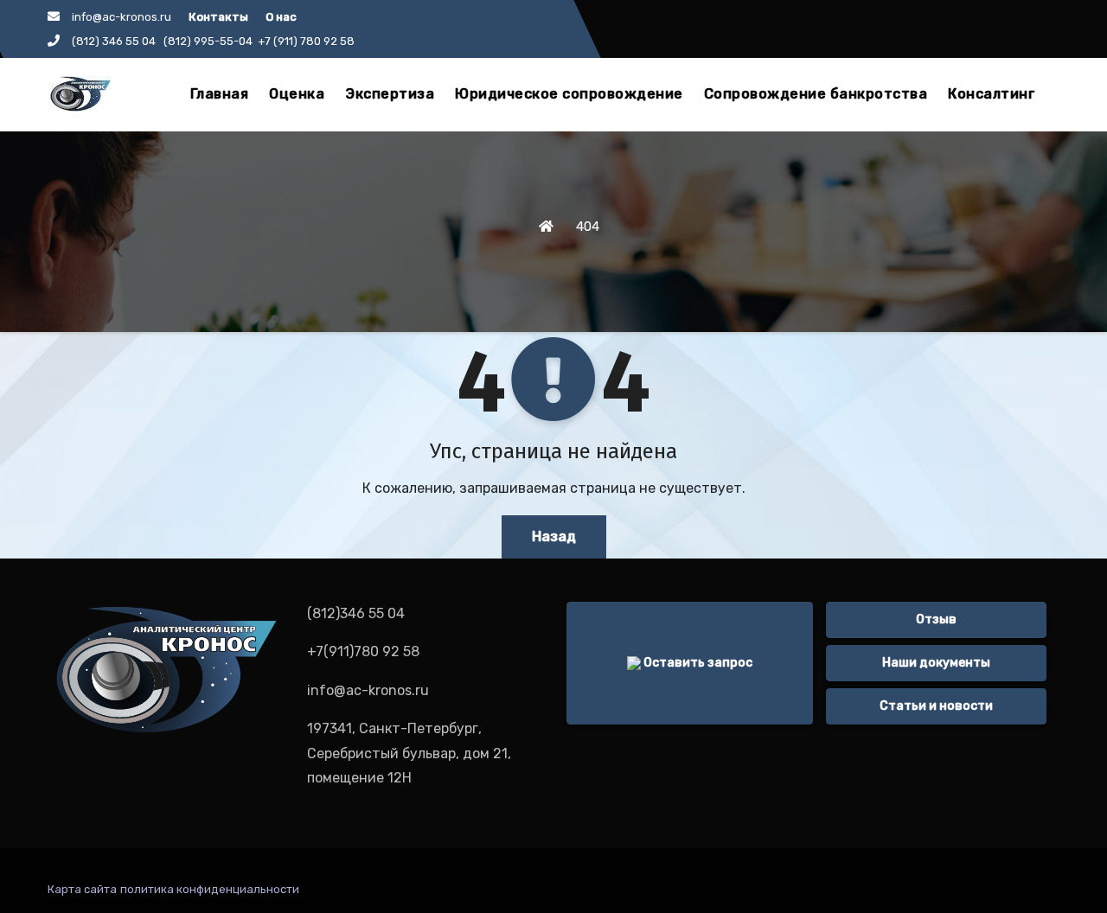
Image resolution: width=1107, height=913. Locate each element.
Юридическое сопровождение (569, 94)
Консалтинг (991, 94)
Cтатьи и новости (936, 706)
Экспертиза (389, 94)
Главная (219, 94)
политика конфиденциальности (209, 889)
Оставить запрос (696, 662)
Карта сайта (82, 889)
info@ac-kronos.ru (121, 16)
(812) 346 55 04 (116, 41)
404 (587, 226)
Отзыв (936, 619)
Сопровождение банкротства (816, 94)
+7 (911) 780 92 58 (306, 41)
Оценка (296, 94)
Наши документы (936, 662)
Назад (554, 536)
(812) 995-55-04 (208, 41)
